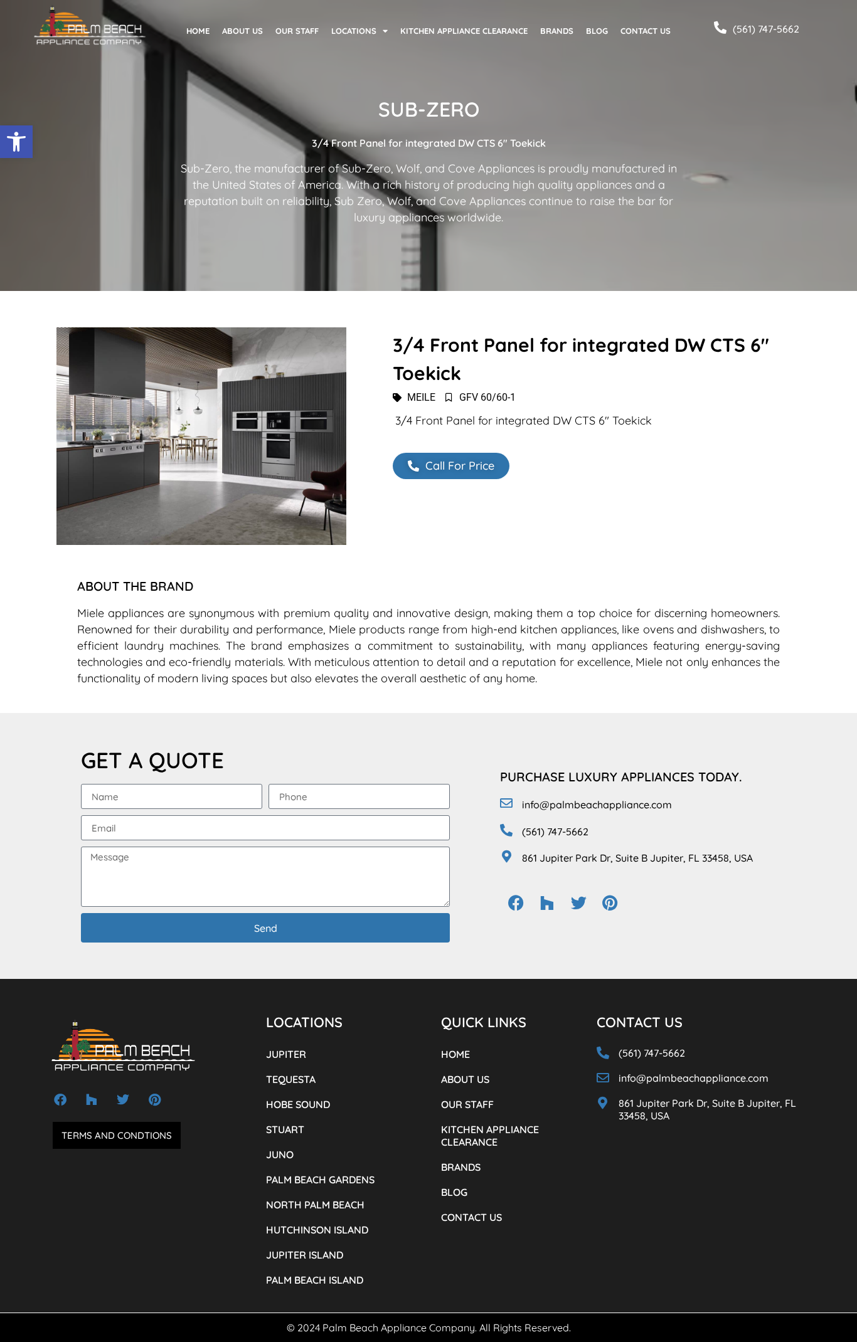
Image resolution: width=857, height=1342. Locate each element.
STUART (285, 1129)
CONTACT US (645, 31)
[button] (16, 141)
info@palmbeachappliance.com (597, 804)
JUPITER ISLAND (304, 1255)
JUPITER (286, 1054)
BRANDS (556, 31)
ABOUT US (242, 31)
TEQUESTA (291, 1079)
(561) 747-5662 (766, 29)
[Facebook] (515, 902)
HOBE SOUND (298, 1104)
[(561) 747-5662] (720, 27)
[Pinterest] (609, 902)
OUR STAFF (297, 31)
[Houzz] (547, 902)
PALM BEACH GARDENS (320, 1179)
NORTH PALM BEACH (315, 1204)
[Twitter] (578, 902)
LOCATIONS (353, 31)
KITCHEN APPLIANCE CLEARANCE (464, 31)
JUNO (280, 1154)
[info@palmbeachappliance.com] (506, 803)
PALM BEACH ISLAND (314, 1280)
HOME (198, 31)
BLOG (597, 31)
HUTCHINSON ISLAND (317, 1229)
